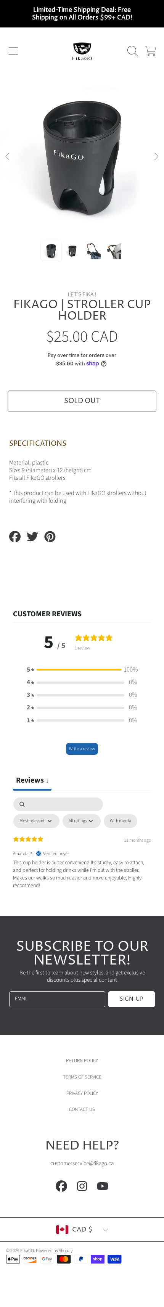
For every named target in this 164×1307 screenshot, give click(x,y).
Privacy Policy (82, 1093)
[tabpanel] (82, 854)
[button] (13, 51)
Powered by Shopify (54, 1251)
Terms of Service (82, 1077)
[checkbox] (120, 821)
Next (156, 157)
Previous (8, 157)
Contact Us (82, 1109)
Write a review (82, 749)
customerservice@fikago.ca (82, 1163)
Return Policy (82, 1060)
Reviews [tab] (32, 780)
